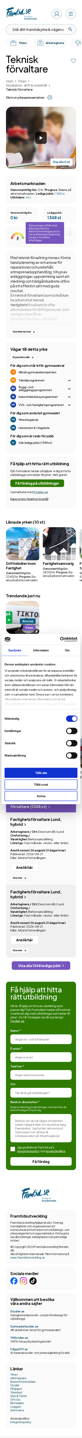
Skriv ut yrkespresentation (25, 97)
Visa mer (17, 877)
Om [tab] (67, 650)
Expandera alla (21, 357)
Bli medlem (17, 1403)
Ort (13, 1084)
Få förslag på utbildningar (37, 483)
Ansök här (24, 867)
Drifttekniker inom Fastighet (21, 565)
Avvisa (41, 796)
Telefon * (17, 1066)
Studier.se (41, 492)
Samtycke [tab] (14, 650)
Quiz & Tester (18, 1396)
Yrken (22, 81)
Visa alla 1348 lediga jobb (39, 965)
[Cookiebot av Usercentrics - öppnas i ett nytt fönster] (60, 639)
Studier (15, 1385)
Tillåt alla (41, 773)
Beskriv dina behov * (24, 1102)
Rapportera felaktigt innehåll (29, 499)
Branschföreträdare (23, 1381)
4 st (28, 197)
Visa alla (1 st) (61, 162)
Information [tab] (41, 650)
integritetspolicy (28, 1151)
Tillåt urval (41, 784)
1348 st (60, 193)
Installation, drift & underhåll (26, 85)
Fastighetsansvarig (58, 563)
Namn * (15, 1030)
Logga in (15, 1406)
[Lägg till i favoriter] (73, 60)
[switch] (71, 731)
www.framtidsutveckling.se (27, 1257)
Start (9, 81)
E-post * (16, 1048)
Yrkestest (16, 1392)
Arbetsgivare (18, 1378)
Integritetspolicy (20, 1422)
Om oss (15, 1399)
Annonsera (17, 1410)
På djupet (16, 1388)
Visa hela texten (22, 331)
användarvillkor (55, 1151)
